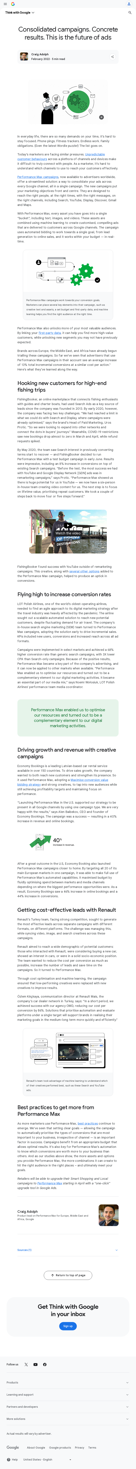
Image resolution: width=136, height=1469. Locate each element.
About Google (36, 1447)
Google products (60, 1447)
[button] (112, 56)
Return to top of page (71, 1275)
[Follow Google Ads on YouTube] (35, 1365)
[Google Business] (13, 4)
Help (15, 1459)
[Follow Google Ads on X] (26, 1365)
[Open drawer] (5, 4)
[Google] (13, 1448)
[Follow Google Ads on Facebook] (45, 1365)
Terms (92, 1447)
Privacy (79, 1447)
